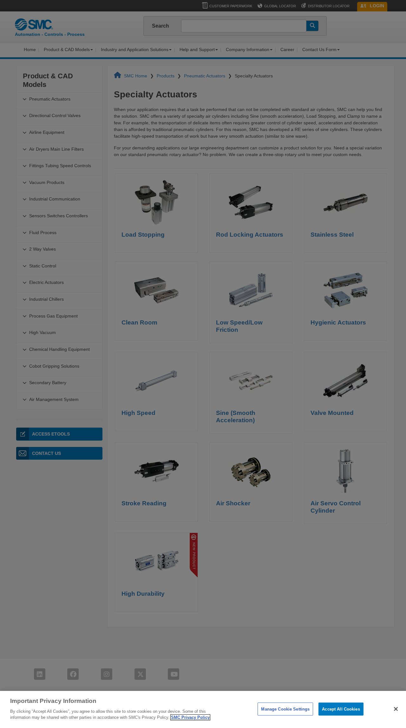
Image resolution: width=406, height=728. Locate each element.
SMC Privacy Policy (190, 717)
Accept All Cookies (341, 708)
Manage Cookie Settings (285, 708)
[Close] (396, 709)
